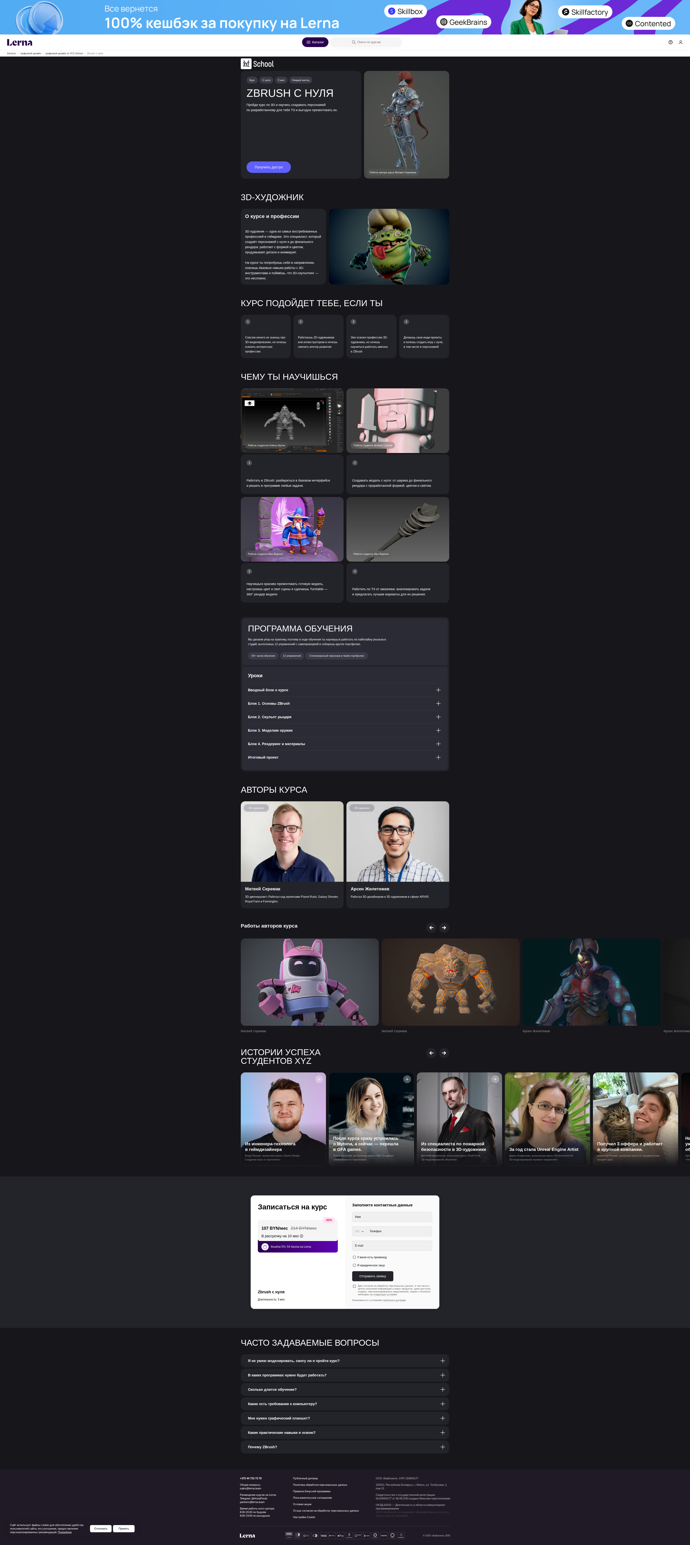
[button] (431, 928)
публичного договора (394, 1300)
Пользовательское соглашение (312, 1497)
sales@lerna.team (250, 1488)
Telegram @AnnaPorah (253, 1498)
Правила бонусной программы (312, 1491)
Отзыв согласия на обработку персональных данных (326, 1510)
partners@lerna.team (252, 1502)
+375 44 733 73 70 (251, 1478)
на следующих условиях (383, 1294)
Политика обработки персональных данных (320, 1484)
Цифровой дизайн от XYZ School (64, 53)
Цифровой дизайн (30, 53)
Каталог (11, 53)
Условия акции (302, 1504)
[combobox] (359, 1231)
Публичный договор (305, 1478)
